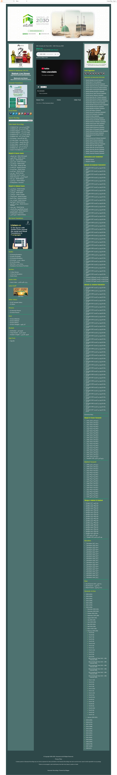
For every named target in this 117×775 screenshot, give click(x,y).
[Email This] (41, 87)
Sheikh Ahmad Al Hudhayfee (93, 112)
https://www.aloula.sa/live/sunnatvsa (21, 79)
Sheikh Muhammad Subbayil (93, 138)
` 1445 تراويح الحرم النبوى (92, 496)
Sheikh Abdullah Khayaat (92, 106)
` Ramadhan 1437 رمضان (92, 562)
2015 (87, 728)
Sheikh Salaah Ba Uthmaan (93, 85)
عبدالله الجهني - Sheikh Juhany (17, 158)
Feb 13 (91, 688)
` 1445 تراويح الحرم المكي (92, 456)
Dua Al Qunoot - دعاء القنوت (93, 585)
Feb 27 (91, 637)
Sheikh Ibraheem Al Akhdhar (93, 121)
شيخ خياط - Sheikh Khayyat (17, 178)
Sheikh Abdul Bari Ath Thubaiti (93, 97)
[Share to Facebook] (46, 87)
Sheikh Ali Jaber (90, 116)
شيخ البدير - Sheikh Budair (16, 192)
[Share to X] (44, 87)
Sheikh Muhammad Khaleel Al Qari (94, 135)
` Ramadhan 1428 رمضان (92, 545)
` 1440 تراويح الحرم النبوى (92, 487)
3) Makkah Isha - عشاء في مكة (18, 136)
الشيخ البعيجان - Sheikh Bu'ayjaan (18, 196)
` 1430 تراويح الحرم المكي (92, 430)
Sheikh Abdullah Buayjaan (92, 91)
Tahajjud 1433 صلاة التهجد (92, 514)
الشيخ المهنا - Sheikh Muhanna (17, 202)
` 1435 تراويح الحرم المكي (92, 439)
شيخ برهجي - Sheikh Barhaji (17, 207)
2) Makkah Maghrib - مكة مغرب (18, 132)
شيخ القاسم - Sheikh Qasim (17, 190)
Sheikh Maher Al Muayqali (92, 89)
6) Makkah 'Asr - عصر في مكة (17, 147)
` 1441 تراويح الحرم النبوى (92, 489)
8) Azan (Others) (14, 322)
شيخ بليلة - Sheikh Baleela (16, 159)
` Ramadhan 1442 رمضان (92, 571)
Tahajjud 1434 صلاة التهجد (92, 516)
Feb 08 (91, 699)
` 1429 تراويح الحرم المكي (92, 424)
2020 (87, 607)
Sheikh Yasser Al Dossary (92, 87)
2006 (87, 748)
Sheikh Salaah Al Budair (92, 142)
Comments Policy (88, 414)
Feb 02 (91, 712)
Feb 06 (91, 703)
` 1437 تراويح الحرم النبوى (92, 481)
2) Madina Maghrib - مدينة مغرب (18, 130)
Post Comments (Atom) (48, 103)
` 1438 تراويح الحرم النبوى (92, 483)
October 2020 (91, 613)
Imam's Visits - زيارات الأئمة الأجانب (19, 282)
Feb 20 (91, 652)
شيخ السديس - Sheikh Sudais (17, 163)
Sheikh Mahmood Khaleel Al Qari (94, 131)
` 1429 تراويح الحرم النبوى (92, 464)
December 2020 (91, 609)
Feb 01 (91, 714)
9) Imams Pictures (14, 312)
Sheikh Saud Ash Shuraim (92, 149)
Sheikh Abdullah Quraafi (92, 80)
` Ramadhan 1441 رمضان (92, 570)
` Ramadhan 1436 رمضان (92, 560)
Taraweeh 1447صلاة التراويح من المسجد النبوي (97, 281)
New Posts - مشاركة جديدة (16, 264)
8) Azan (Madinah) (15, 318)
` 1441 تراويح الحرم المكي (92, 450)
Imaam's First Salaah (15, 149)
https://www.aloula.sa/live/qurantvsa (21, 75)
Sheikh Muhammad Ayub (92, 133)
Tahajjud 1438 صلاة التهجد (92, 524)
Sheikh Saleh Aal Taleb (91, 145)
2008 (87, 744)
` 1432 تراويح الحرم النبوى (92, 472)
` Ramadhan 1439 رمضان (92, 566)
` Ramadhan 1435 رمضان (92, 558)
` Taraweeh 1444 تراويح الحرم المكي (95, 458)
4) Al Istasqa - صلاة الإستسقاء (17, 138)
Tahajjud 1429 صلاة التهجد (92, 507)
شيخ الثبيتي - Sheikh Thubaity (17, 194)
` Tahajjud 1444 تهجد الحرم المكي (94, 537)
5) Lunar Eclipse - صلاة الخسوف (18, 142)
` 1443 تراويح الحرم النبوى (92, 493)
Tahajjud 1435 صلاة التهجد (92, 518)
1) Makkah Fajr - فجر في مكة (17, 129)
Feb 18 (91, 656)
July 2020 (90, 620)
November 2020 (91, 611)
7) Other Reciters (14, 272)
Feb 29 (91, 632)
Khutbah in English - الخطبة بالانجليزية (19, 334)
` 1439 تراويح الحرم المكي (92, 447)
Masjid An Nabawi (90, 161)
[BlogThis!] (43, 87)
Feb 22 (91, 647)
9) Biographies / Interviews (17, 182)
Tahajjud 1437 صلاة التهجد (92, 522)
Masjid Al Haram (90, 159)
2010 (87, 739)
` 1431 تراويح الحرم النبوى (92, 470)
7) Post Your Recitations (16, 274)
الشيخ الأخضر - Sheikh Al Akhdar (18, 214)
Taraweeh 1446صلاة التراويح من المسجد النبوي (97, 279)
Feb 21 (91, 650)
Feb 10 (91, 695)
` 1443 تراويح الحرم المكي (92, 454)
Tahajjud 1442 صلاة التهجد (92, 531)
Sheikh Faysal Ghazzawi (92, 118)
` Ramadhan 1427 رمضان (92, 543)
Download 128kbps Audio (42, 57)
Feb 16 (91, 682)
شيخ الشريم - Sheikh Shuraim (17, 171)
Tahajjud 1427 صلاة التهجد (92, 503)
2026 (87, 594)
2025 (87, 596)
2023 (87, 600)
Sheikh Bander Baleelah (92, 95)
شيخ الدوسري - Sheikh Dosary (17, 169)
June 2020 (90, 622)
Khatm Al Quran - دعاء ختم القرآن (94, 587)
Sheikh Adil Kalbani (91, 110)
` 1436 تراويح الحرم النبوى (92, 479)
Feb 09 (91, 697)
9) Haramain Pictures (15, 310)
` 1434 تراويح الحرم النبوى (92, 476)
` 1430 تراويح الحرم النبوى (92, 468)
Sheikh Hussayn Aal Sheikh (93, 119)
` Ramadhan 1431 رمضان (92, 551)
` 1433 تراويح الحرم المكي (92, 435)
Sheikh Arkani (13, 276)
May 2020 (90, 624)
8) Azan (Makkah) (14, 320)
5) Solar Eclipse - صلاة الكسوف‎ (18, 144)
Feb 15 (91, 684)
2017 (87, 724)
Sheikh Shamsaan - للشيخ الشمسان (19, 176)
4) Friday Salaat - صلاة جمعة (17, 140)
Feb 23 (91, 645)
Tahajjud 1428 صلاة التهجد (92, 505)
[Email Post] (38, 86)
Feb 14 (91, 686)
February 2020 (91, 630)
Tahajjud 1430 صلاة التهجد (92, 508)
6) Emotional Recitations (16, 258)
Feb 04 (91, 708)
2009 (87, 741)
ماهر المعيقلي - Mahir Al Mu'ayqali (18, 156)
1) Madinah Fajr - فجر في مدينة (18, 127)
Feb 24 (91, 643)
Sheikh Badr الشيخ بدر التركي (17, 175)
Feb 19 (91, 654)
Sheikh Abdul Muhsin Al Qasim (93, 99)
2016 (87, 726)
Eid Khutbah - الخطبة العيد (16, 330)
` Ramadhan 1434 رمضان (92, 556)
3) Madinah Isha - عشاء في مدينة (18, 134)
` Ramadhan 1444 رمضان (92, 575)
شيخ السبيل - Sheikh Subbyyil (17, 180)
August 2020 (90, 617)
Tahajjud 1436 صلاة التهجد (92, 520)
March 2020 (90, 628)
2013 (87, 733)
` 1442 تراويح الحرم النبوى (92, 491)
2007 (87, 746)
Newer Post (40, 100)
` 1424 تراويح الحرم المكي (92, 422)
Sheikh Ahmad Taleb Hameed (93, 93)
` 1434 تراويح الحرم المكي (92, 437)
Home (59, 100)
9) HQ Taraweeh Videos (16, 302)
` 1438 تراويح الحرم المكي (92, 445)
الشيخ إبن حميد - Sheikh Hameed (18, 200)
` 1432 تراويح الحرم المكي (92, 433)
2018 (87, 722)
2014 (87, 731)
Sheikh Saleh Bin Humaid (92, 147)
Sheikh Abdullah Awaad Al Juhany (94, 104)
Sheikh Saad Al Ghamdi (92, 140)
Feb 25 (91, 641)
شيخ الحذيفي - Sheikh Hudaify (17, 188)
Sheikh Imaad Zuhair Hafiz (92, 123)
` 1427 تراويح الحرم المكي (92, 426)
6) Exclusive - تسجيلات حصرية (17, 260)
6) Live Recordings (15, 262)
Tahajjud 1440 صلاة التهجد (92, 527)
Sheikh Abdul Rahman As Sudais (94, 101)
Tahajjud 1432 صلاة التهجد (92, 512)
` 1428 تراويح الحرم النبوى (92, 466)
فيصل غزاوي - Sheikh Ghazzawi (18, 161)
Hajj (11, 341)
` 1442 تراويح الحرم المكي (92, 452)
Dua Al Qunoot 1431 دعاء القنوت (94, 583)
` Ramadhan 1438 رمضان (92, 564)
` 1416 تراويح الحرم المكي (92, 420)
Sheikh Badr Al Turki (91, 82)
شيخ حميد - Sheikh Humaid (16, 173)
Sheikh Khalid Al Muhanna (92, 127)
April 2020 (90, 626)
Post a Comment (43, 93)
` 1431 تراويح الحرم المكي (92, 432)
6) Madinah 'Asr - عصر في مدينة (18, 146)
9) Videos (12, 304)
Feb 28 (91, 634)
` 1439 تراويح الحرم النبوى (92, 485)
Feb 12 (91, 690)
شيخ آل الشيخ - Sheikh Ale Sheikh (18, 198)
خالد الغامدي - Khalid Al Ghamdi (18, 167)
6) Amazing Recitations (16, 254)
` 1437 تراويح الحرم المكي (92, 443)
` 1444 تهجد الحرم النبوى (92, 535)
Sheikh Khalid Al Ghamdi (92, 125)
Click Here (20, 296)
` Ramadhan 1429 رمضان (92, 547)
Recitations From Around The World (19, 266)
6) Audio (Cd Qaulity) (15, 256)
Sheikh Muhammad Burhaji (93, 84)
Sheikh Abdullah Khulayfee (92, 108)
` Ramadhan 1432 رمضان (92, 553)
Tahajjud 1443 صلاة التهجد (92, 533)
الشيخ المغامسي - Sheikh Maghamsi (19, 211)
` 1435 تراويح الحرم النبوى (92, 478)
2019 (87, 720)
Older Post (77, 100)
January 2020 (91, 717)
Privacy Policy (58, 759)
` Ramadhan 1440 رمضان (92, 568)
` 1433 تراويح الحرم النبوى (92, 474)
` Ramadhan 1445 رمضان (92, 577)
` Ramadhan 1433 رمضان (92, 554)
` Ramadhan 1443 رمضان (92, 573)
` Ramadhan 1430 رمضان (92, 549)
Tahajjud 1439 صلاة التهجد (92, 525)
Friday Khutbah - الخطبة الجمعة (18, 332)
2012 (87, 735)
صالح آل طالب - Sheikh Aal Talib (18, 165)
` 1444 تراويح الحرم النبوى (92, 495)
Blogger (67, 770)
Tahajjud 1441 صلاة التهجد (92, 529)
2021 (87, 605)
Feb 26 (91, 639)
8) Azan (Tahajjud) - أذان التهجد (17, 324)
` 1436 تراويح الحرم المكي (92, 441)
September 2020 (91, 615)
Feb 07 (91, 701)
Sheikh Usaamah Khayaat (92, 153)
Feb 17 (91, 680)
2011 (87, 737)
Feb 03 (91, 710)
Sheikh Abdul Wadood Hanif (93, 102)
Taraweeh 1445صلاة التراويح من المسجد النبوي (97, 277)
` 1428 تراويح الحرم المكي (92, 428)
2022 (87, 602)
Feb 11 (91, 693)
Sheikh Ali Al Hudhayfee (92, 114)
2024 (87, 598)
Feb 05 (91, 706)
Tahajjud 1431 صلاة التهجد (92, 510)
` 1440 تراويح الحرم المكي (92, 449)
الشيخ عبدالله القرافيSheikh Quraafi (19, 209)
